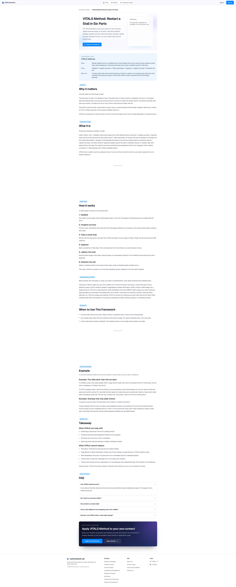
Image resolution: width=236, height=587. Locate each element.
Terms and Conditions (133, 567)
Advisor (115, 2)
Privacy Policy (131, 564)
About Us (129, 561)
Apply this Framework (93, 44)
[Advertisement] (118, 180)
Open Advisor (111, 541)
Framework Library (127, 2)
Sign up (230, 2)
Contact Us (130, 570)
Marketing (107, 576)
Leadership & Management (112, 570)
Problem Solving (109, 564)
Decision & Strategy (110, 561)
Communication (108, 567)
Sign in (222, 2)
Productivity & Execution (111, 579)
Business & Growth (109, 573)
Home (107, 2)
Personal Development (111, 582)
